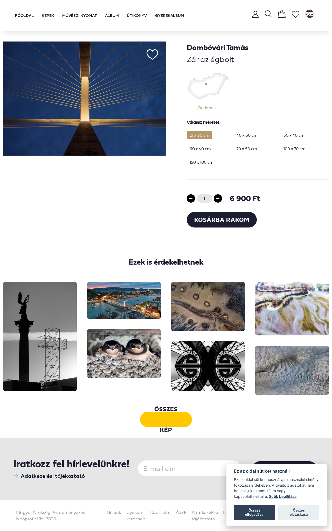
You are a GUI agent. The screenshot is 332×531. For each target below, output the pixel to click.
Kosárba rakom (222, 219)
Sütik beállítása (282, 496)
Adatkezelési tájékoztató (53, 476)
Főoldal (24, 15)
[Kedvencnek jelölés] (152, 54)
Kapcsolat (160, 512)
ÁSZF (181, 512)
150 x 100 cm (201, 162)
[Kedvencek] (295, 15)
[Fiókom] (255, 15)
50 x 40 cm (294, 135)
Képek (48, 15)
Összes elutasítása (299, 512)
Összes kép (166, 419)
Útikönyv (137, 15)
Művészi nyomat (79, 15)
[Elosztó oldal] (310, 15)
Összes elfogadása (254, 512)
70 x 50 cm (247, 149)
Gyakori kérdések (135, 515)
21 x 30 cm (199, 135)
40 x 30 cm (247, 135)
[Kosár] (282, 15)
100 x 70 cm (294, 149)
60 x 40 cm (200, 149)
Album (112, 15)
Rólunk (114, 512)
